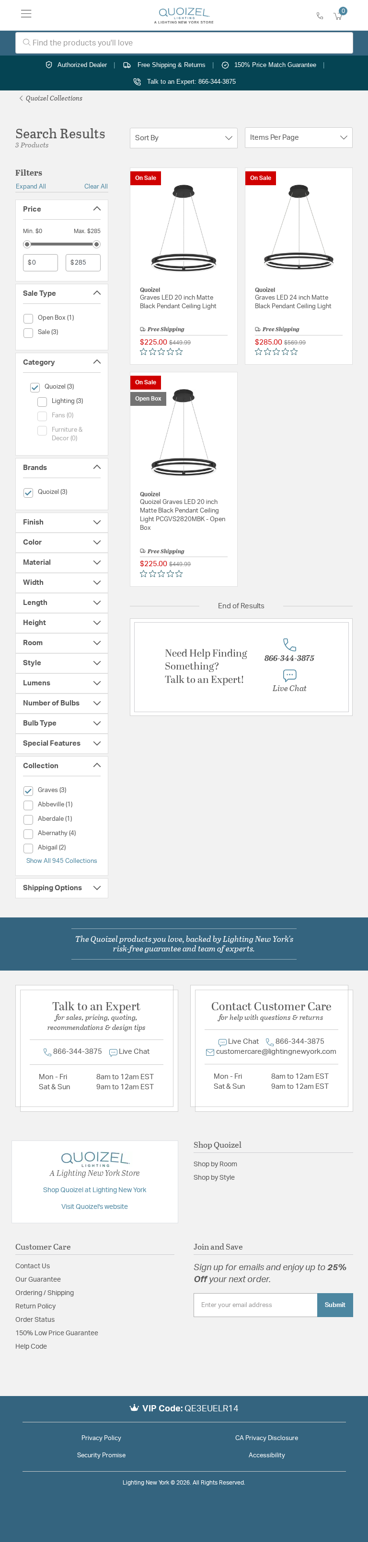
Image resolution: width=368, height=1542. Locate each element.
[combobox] (184, 43)
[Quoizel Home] (184, 15)
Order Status (35, 1320)
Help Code (31, 1346)
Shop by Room (215, 1164)
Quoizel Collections (53, 98)
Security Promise (101, 1456)
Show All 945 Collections (61, 861)
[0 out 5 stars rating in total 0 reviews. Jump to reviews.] (163, 351)
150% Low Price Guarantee (56, 1333)
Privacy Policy (101, 1438)
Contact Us (32, 1266)
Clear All (96, 186)
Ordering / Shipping (44, 1293)
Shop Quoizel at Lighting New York (94, 1190)
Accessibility (267, 1456)
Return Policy (35, 1306)
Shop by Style (214, 1177)
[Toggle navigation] (26, 15)
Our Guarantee (38, 1279)
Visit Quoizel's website (94, 1207)
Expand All (31, 186)
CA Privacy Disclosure (266, 1438)
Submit (335, 1305)
